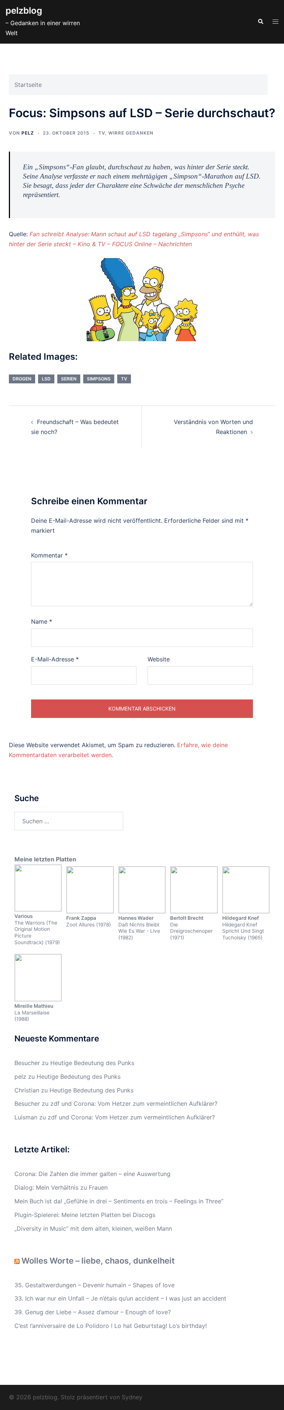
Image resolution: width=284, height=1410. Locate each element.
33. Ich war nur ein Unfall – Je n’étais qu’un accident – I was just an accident (120, 1298)
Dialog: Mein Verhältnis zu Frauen (61, 1187)
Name (41, 621)
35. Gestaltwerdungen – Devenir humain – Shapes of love (94, 1285)
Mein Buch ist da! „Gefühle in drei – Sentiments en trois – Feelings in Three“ (118, 1201)
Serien (69, 379)
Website (159, 659)
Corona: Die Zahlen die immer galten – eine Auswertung (92, 1173)
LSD (46, 379)
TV (101, 133)
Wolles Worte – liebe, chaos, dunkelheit (98, 1260)
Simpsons (99, 379)
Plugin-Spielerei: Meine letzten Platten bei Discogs (84, 1215)
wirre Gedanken (130, 133)
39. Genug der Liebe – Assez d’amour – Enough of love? (92, 1312)
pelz (27, 133)
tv (124, 379)
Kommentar (49, 555)
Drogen (22, 379)
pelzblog (24, 10)
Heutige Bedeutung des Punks (92, 1063)
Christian (26, 1090)
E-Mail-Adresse (55, 659)
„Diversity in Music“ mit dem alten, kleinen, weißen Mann (93, 1228)
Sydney (132, 1397)
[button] (260, 22)
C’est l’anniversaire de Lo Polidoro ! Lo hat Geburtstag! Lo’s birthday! (110, 1325)
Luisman (25, 1117)
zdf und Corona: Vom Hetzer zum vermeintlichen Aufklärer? (133, 1103)
